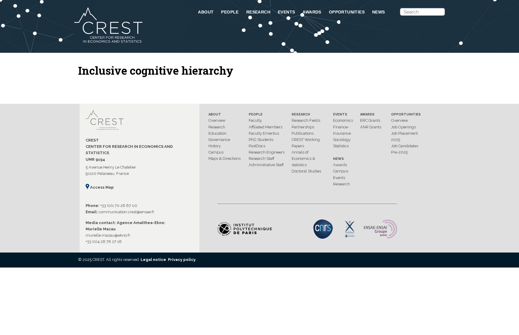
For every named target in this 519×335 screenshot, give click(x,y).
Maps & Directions (224, 158)
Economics (343, 120)
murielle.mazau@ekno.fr (108, 235)
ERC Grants (370, 120)
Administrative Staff (266, 165)
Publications (303, 133)
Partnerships (303, 127)
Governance (219, 139)
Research (258, 12)
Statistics (341, 146)
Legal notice (153, 259)
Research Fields (306, 120)
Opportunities (347, 12)
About (206, 12)
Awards (311, 12)
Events (286, 12)
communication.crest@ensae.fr (126, 212)
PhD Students (261, 139)
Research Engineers (266, 152)
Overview (217, 120)
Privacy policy (182, 259)
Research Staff (262, 158)
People (229, 12)
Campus (215, 152)
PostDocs (257, 146)
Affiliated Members (265, 127)
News (378, 12)
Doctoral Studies (306, 171)
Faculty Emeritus (264, 133)
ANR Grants (370, 127)
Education (217, 133)
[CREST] (128, 43)
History (214, 146)
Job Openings (403, 127)
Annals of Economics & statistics (303, 158)
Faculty (255, 120)
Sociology (342, 139)
